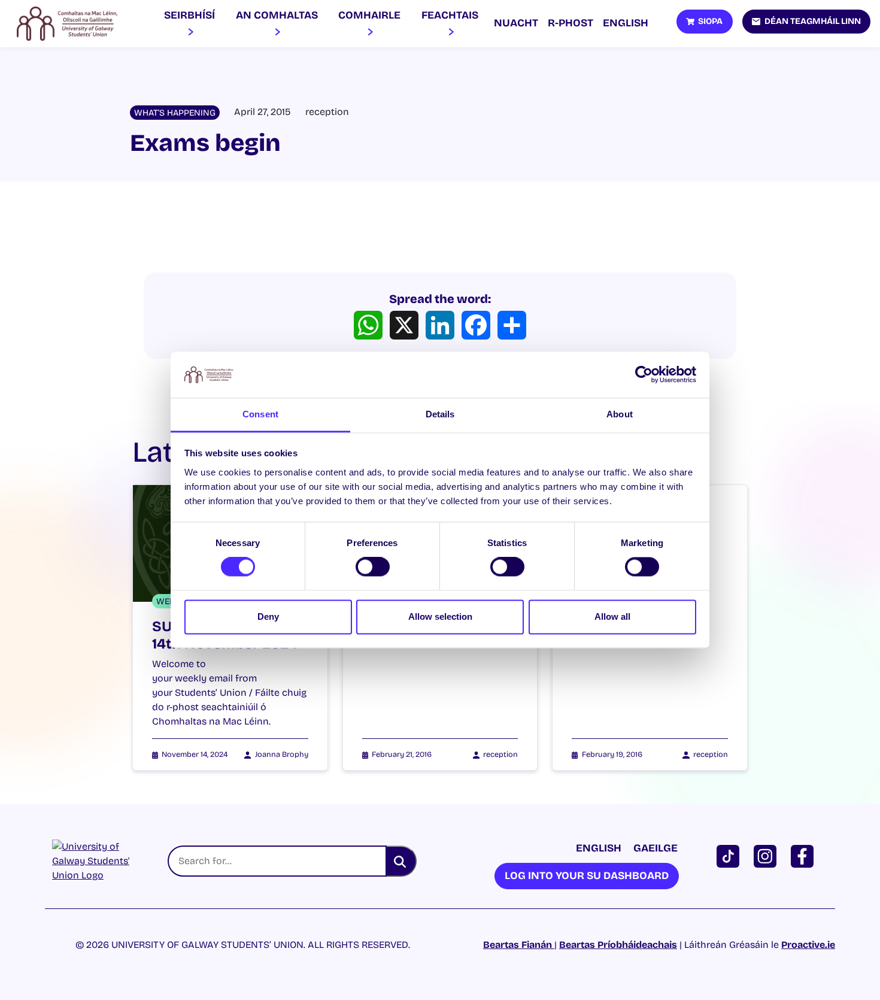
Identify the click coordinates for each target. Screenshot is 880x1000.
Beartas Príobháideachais (618, 944)
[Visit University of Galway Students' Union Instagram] (767, 855)
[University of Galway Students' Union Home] (67, 24)
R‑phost (570, 23)
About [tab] (619, 414)
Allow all (612, 616)
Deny (268, 616)
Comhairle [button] (369, 15)
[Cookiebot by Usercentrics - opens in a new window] (643, 375)
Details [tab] (440, 414)
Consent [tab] (260, 414)
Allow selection (440, 616)
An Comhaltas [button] (277, 15)
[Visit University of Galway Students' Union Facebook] (804, 855)
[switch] (373, 567)
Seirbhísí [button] (189, 15)
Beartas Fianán (518, 944)
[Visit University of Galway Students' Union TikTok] (730, 855)
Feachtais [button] (449, 15)
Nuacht (516, 23)
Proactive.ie (808, 944)
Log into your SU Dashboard (587, 875)
